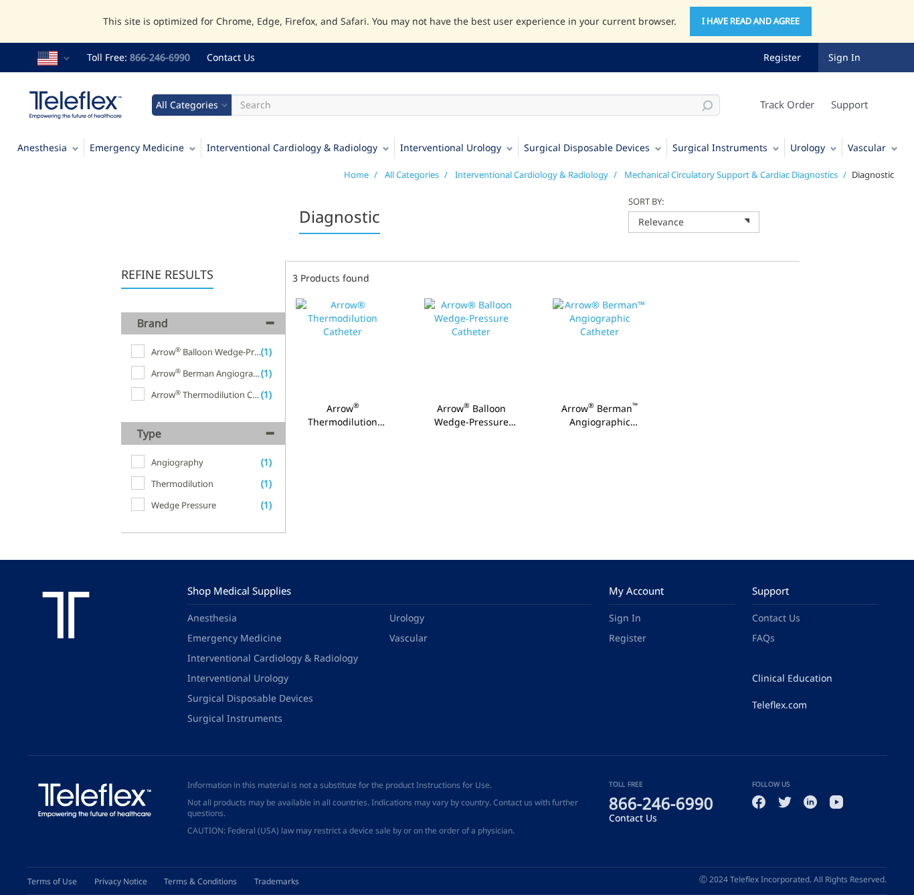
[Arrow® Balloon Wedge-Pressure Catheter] (471, 346)
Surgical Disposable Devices (587, 147)
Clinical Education (792, 678)
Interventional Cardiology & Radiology (292, 147)
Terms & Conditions (200, 881)
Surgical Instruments (719, 147)
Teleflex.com (779, 704)
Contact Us (231, 57)
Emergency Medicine (137, 147)
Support (849, 104)
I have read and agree (751, 21)
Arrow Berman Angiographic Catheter (599, 415)
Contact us (513, 802)
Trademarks (276, 881)
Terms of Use (52, 881)
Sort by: (646, 201)
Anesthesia (42, 147)
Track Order (787, 104)
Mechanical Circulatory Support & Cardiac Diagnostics (731, 175)
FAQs (763, 637)
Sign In (625, 617)
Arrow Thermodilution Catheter (342, 415)
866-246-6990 (160, 57)
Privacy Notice (120, 881)
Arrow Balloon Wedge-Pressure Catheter (471, 415)
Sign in (844, 57)
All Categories (412, 175)
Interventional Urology (450, 147)
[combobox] (693, 222)
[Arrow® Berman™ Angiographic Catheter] (599, 346)
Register (782, 57)
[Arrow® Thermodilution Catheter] (342, 346)
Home (356, 175)
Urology (807, 147)
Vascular (867, 147)
